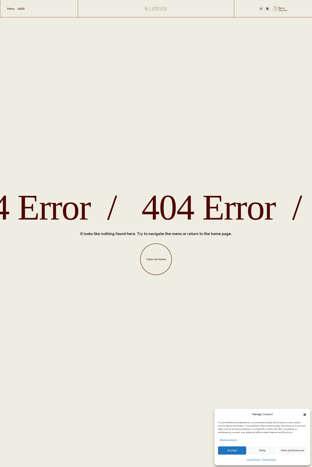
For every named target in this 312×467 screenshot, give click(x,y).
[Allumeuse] (156, 8)
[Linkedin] (267, 8)
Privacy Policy (269, 459)
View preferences (292, 450)
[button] (305, 414)
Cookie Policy (253, 459)
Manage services (228, 439)
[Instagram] (261, 8)
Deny (262, 450)
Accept (232, 450)
